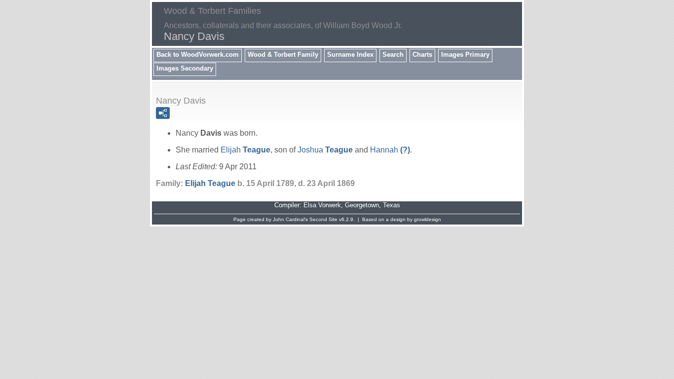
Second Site (323, 219)
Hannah (390, 150)
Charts (422, 54)
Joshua (325, 150)
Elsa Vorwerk (322, 205)
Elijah (245, 150)
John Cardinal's (290, 219)
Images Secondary (184, 68)
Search (393, 54)
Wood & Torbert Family (283, 54)
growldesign (427, 219)
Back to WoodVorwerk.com (197, 54)
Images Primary (465, 54)
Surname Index (350, 54)
